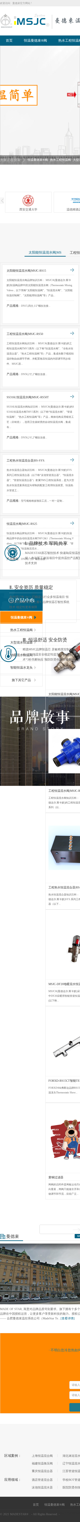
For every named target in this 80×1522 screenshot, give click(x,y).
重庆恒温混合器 (42, 1471)
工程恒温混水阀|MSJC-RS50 (25, 334)
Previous (7, 105)
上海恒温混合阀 (42, 1455)
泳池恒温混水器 (42, 1487)
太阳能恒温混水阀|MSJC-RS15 (26, 270)
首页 (9, 40)
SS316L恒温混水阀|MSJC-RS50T (28, 397)
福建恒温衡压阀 (42, 1463)
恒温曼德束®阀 (35, 40)
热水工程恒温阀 (60, 159)
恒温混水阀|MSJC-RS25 (22, 523)
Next (72, 105)
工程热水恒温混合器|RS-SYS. (26, 460)
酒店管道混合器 (42, 1479)
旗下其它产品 (21, 680)
